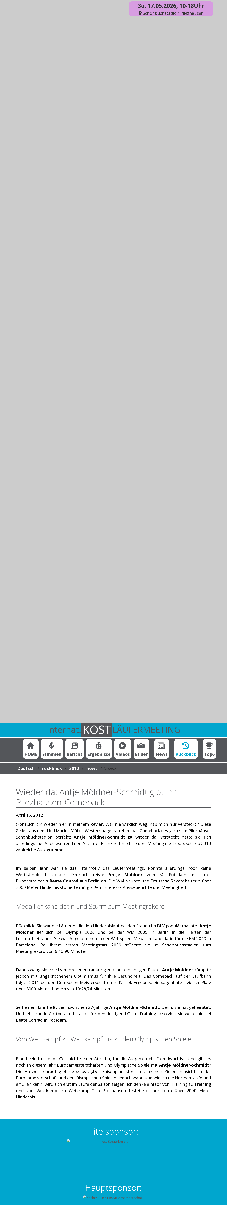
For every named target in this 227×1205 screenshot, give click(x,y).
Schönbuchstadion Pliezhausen (173, 13)
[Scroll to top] (218, 1196)
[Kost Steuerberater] (113, 1157)
